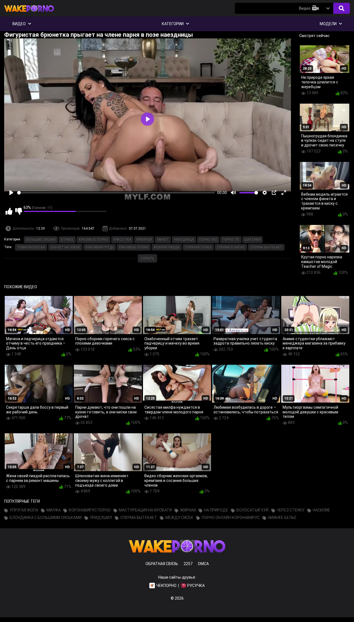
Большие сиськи (41, 240)
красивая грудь (99, 247)
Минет (163, 240)
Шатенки (252, 240)
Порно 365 (208, 240)
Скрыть (147, 258)
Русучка (196, 585)
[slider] (116, 192)
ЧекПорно (166, 585)
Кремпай (144, 240)
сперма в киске (231, 247)
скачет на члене (65, 247)
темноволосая (31, 247)
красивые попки (134, 247)
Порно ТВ (230, 240)
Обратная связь (161, 563)
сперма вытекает (266, 247)
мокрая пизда (166, 247)
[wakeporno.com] (29, 13)
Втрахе (67, 240)
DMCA (203, 563)
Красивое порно (93, 240)
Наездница (184, 240)
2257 (188, 563)
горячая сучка (198, 247)
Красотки (122, 240)
